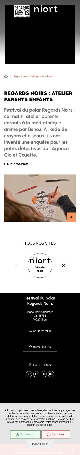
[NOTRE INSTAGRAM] (29, 374)
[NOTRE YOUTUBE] (51, 374)
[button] (40, 198)
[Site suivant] (63, 265)
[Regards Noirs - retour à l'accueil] (22, 15)
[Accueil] (6, 76)
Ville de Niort (40, 269)
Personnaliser (40, 443)
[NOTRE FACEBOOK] (36, 374)
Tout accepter (27, 434)
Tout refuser (58, 434)
